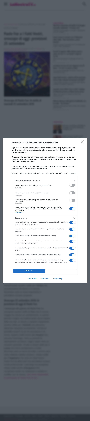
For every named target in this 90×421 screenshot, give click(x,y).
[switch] (72, 185)
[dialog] (45, 210)
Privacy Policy (57, 279)
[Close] (83, 142)
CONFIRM (29, 271)
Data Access (45, 279)
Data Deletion (32, 279)
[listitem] (45, 180)
